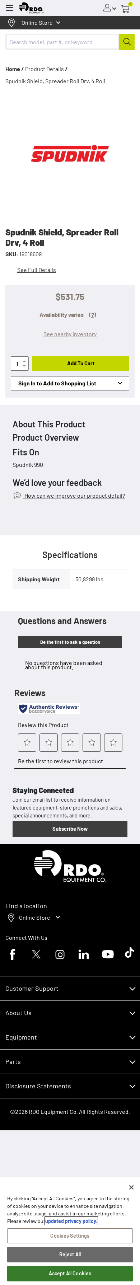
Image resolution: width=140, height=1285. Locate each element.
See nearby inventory (70, 333)
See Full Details (36, 269)
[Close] (131, 1187)
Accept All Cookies (70, 1273)
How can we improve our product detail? (74, 495)
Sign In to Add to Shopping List (57, 383)
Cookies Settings (69, 1236)
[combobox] (70, 42)
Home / (14, 68)
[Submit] (127, 42)
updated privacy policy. (71, 1221)
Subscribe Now (70, 828)
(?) (92, 314)
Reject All (70, 1254)
